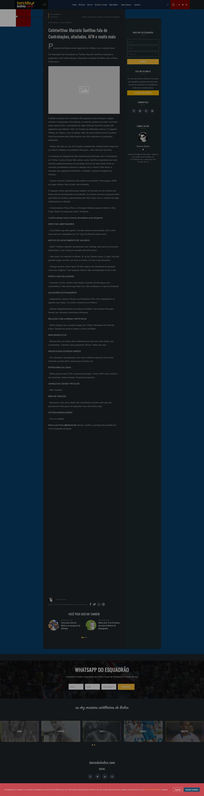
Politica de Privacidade (152, 790)
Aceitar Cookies (192, 790)
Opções (178, 790)
